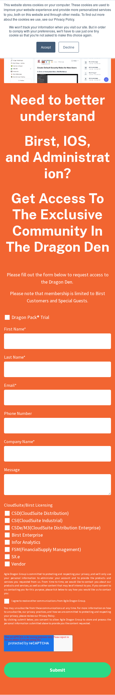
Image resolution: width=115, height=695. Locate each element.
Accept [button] (46, 47)
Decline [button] (68, 47)
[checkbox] (57, 538)
